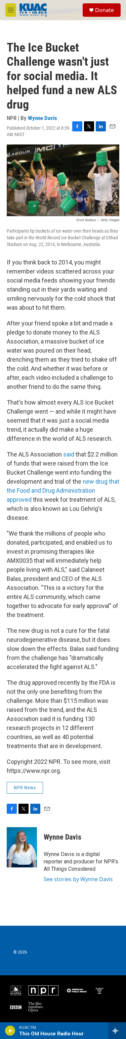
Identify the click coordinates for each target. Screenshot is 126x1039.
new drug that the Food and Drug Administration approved (63, 490)
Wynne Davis (42, 118)
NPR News (25, 787)
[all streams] (117, 1030)
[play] (10, 1030)
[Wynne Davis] (22, 847)
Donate (104, 10)
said (69, 454)
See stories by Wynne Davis (78, 879)
